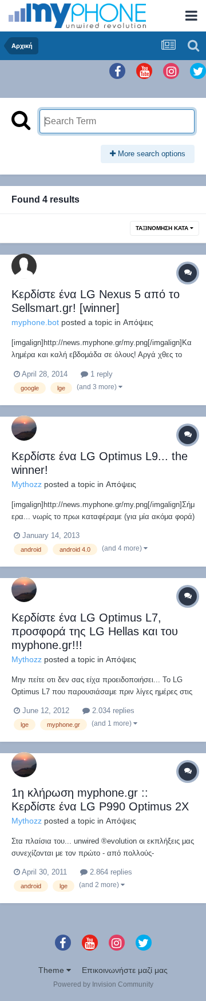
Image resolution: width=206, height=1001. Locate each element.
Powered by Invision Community (103, 984)
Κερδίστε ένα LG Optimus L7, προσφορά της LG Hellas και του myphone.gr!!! (94, 631)
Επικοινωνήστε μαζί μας (125, 970)
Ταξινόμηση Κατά (163, 228)
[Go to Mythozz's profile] (24, 428)
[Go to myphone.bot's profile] (24, 266)
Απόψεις (138, 322)
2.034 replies (112, 710)
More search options (150, 153)
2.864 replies (110, 872)
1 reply (100, 374)
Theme (52, 970)
